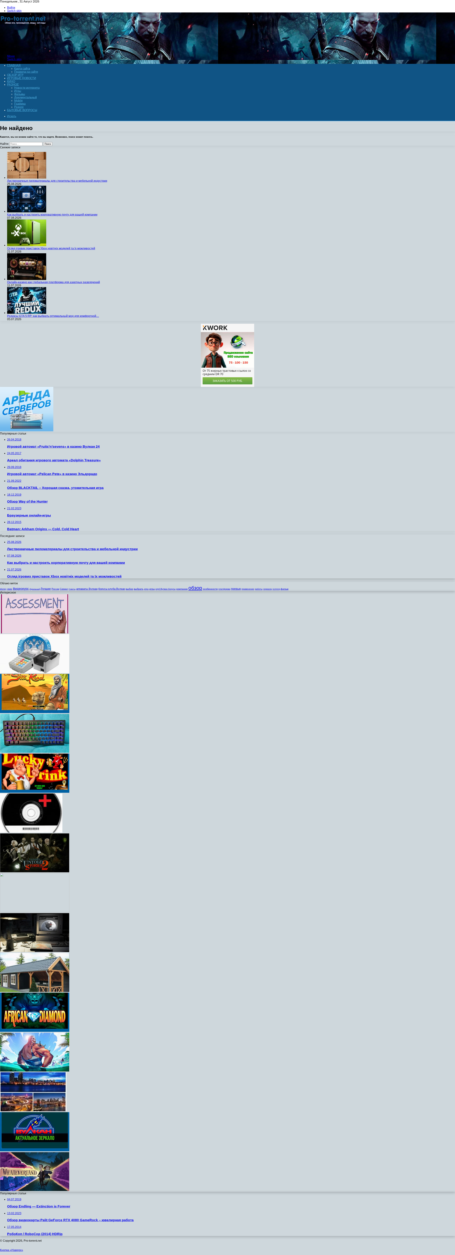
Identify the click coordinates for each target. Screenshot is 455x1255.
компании (182, 589)
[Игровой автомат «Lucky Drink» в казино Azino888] (34, 791)
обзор (195, 588)
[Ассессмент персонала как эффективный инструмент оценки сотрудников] (34, 632)
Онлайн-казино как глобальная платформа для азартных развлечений (53, 282)
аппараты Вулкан (87, 588)
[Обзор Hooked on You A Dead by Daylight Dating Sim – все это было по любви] (34, 1070)
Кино (11, 81)
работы (259, 589)
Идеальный (35, 589)
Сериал (64, 589)
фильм (284, 589)
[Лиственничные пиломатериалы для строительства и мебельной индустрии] (26, 177)
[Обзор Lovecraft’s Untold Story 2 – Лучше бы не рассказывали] (34, 871)
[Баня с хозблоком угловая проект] (34, 990)
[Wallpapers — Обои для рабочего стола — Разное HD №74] (34, 911)
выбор (129, 589)
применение (248, 589)
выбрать (138, 589)
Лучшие (46, 588)
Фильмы (19, 94)
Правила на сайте (26, 71)
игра (146, 589)
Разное (13, 84)
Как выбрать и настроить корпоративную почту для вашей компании (52, 214)
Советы (72, 589)
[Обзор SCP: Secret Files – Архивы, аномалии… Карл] (34, 951)
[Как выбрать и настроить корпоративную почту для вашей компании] (26, 211)
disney (3, 589)
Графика (20, 103)
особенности (210, 588)
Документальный (25, 97)
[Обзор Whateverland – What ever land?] (34, 1190)
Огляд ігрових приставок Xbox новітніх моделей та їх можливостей (51, 248)
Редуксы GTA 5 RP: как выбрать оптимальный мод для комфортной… (53, 315)
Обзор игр (15, 74)
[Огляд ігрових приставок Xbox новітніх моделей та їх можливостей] (26, 245)
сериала (267, 589)
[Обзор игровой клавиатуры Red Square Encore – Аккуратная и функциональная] (34, 751)
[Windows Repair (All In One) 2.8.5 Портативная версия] (31, 831)
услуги (276, 589)
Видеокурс (21, 589)
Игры (17, 90)
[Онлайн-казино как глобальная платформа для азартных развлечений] (26, 278)
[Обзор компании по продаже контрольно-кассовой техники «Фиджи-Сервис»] (34, 672)
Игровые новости (21, 78)
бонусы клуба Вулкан (111, 588)
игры (152, 589)
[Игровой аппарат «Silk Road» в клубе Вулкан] (34, 712)
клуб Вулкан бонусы (166, 589)
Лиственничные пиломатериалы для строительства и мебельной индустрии (57, 180)
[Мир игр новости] (23, 50)
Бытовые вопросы (22, 110)
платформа (224, 589)
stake (9, 589)
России (55, 589)
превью (236, 588)
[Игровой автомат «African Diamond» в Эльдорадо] (34, 1030)
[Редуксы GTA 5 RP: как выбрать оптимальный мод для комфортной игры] (26, 312)
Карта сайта (22, 68)
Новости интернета (27, 87)
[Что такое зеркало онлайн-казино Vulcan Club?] (34, 1150)
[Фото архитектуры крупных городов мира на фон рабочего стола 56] (33, 1110)
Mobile (18, 100)
